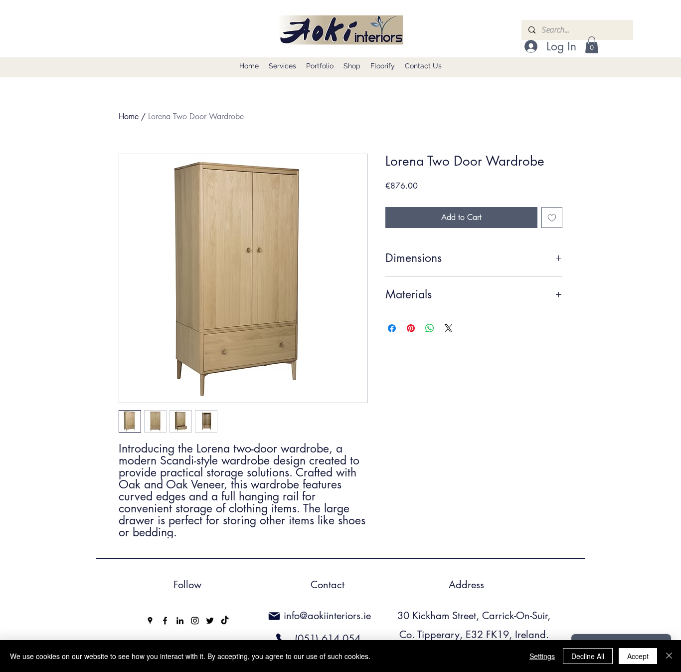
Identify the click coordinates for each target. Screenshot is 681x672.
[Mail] (274, 616)
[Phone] (281, 639)
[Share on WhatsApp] (430, 328)
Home (129, 116)
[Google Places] (150, 621)
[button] (592, 44)
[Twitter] (210, 621)
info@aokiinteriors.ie (327, 615)
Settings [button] (542, 656)
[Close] (669, 656)
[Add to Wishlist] (551, 217)
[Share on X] (449, 328)
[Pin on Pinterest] (411, 328)
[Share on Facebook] (392, 328)
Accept (638, 656)
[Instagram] (195, 621)
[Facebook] (165, 621)
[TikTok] (225, 621)
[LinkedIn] (180, 621)
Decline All (587, 656)
